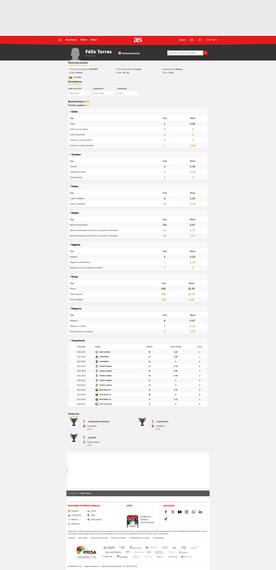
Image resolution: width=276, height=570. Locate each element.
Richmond (193, 552)
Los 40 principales (121, 547)
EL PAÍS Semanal (158, 552)
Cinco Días (137, 552)
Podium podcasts (122, 557)
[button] (86, 557)
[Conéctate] (200, 40)
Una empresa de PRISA (86, 550)
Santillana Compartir (151, 547)
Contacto (71, 538)
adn (183, 547)
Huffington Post (113, 552)
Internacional (74, 93)
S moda (148, 557)
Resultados (71, 40)
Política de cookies (118, 538)
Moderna (107, 556)
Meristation (172, 557)
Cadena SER (164, 547)
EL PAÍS (109, 547)
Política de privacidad (99, 538)
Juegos (182, 40)
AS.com (174, 547)
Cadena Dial (148, 552)
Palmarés (73, 414)
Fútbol (83, 40)
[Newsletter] (191, 40)
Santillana (135, 547)
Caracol (194, 547)
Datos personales (78, 62)
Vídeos (93, 40)
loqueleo (160, 557)
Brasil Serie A (99, 93)
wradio (128, 552)
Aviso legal (83, 538)
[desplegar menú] (60, 40)
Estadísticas (75, 81)
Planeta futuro (169, 552)
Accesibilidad (158, 538)
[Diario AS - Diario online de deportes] (138, 40)
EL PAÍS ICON (136, 557)
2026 (120, 93)
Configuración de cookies (139, 538)
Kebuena (181, 552)
